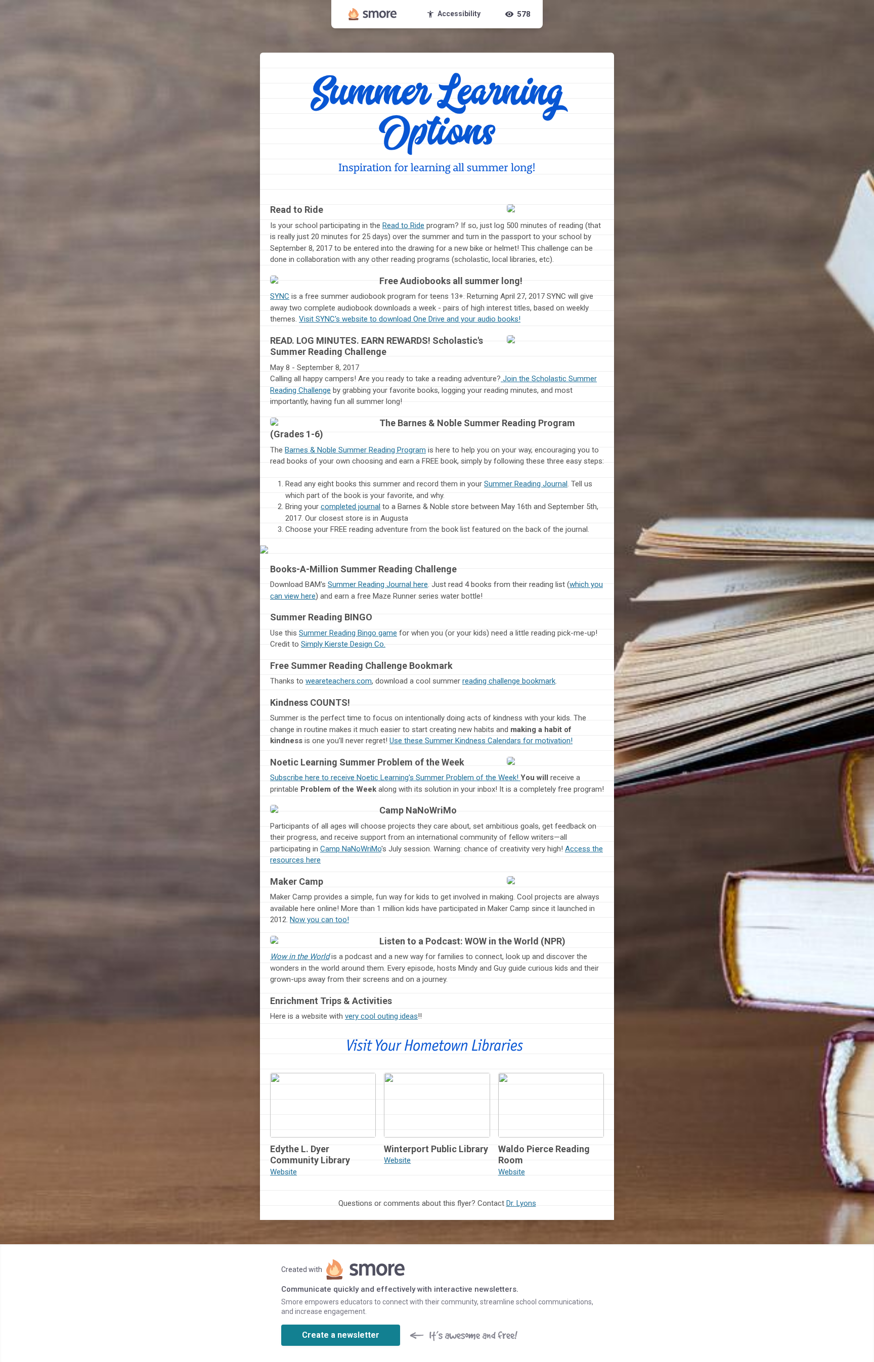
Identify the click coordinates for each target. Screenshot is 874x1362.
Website (283, 1171)
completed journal (350, 506)
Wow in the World (299, 956)
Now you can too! (319, 919)
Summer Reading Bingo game (348, 633)
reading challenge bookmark (508, 681)
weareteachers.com (338, 681)
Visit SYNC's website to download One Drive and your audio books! (409, 319)
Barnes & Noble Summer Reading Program (355, 450)
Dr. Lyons (521, 1203)
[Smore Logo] (372, 14)
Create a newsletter (340, 1335)
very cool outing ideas (381, 1016)
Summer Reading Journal (525, 483)
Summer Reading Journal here (378, 584)
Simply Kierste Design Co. (343, 644)
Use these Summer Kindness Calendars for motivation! (481, 740)
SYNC (279, 296)
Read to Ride (403, 225)
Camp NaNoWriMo (350, 848)
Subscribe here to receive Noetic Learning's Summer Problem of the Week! (395, 777)
